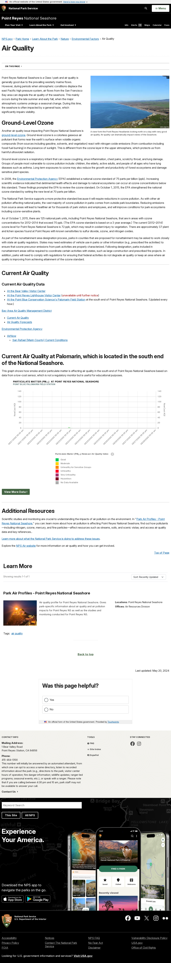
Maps (147, 25)
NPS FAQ (94, 938)
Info (126, 25)
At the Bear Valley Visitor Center (26, 291)
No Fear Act (95, 942)
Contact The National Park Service (61, 944)
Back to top (86, 654)
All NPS (30, 815)
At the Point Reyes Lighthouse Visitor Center (34, 295)
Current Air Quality (18, 317)
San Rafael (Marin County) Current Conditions (40, 340)
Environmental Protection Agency (37, 178)
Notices (49, 938)
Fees (166, 25)
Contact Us (9, 791)
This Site (11, 815)
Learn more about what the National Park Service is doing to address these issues (51, 538)
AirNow (11, 336)
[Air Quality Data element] (85, 433)
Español (94, 755)
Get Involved (67, 25)
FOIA (5, 947)
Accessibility (9, 938)
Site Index (95, 749)
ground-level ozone (13, 135)
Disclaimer (94, 947)
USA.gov (137, 942)
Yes (52, 699)
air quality (17, 633)
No (51, 709)
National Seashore (29, 18)
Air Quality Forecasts (19, 322)
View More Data (15, 492)
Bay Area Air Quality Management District (27, 310)
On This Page (19, 66)
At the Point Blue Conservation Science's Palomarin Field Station (46, 299)
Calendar (157, 25)
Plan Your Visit (12, 25)
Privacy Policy (10, 942)
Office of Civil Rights (143, 947)
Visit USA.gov (83, 955)
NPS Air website (26, 545)
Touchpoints (113, 721)
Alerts (135, 25)
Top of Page (161, 552)
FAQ (91, 743)
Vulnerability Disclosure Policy (149, 938)
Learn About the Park (40, 25)
